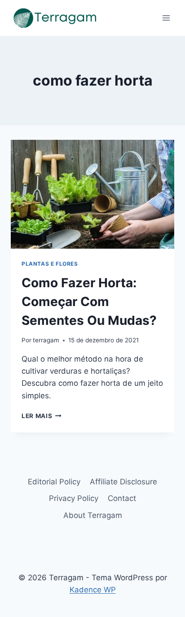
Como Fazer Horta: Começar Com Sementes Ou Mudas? (89, 301)
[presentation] (92, 194)
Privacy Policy (73, 498)
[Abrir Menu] (166, 18)
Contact (122, 498)
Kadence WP (93, 589)
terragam (46, 340)
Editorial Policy (54, 481)
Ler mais (42, 415)
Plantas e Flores (50, 263)
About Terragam (92, 515)
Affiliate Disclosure (123, 481)
